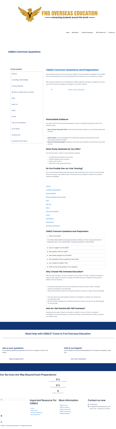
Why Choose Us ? (101, 32)
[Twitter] (14, 416)
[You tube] (14, 422)
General (48, 186)
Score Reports (50, 218)
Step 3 (47, 208)
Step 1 (47, 200)
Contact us (112, 32)
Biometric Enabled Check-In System (56, 197)
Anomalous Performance (53, 226)
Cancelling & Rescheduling (53, 190)
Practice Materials (51, 193)
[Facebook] (14, 414)
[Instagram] (14, 420)
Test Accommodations (52, 211)
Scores (48, 215)
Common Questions (87, 32)
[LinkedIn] (14, 418)
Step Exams (75, 32)
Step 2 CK (48, 204)
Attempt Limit (50, 222)
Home (67, 32)
